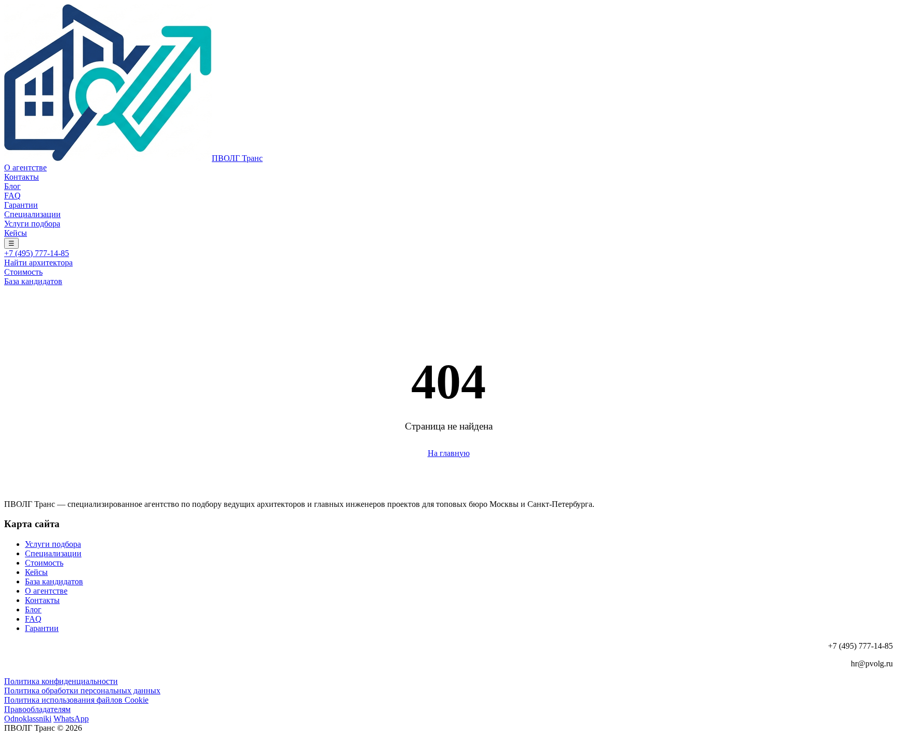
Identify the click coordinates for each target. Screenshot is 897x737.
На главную (449, 453)
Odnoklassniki (27, 718)
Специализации (32, 214)
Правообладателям (37, 709)
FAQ (12, 195)
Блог (12, 186)
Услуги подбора (32, 223)
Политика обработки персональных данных (82, 690)
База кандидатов (33, 281)
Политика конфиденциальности (61, 681)
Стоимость (23, 271)
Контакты (21, 176)
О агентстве (25, 167)
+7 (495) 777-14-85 (36, 253)
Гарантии (21, 204)
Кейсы (15, 233)
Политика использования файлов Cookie (76, 699)
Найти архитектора (38, 262)
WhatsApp (71, 718)
